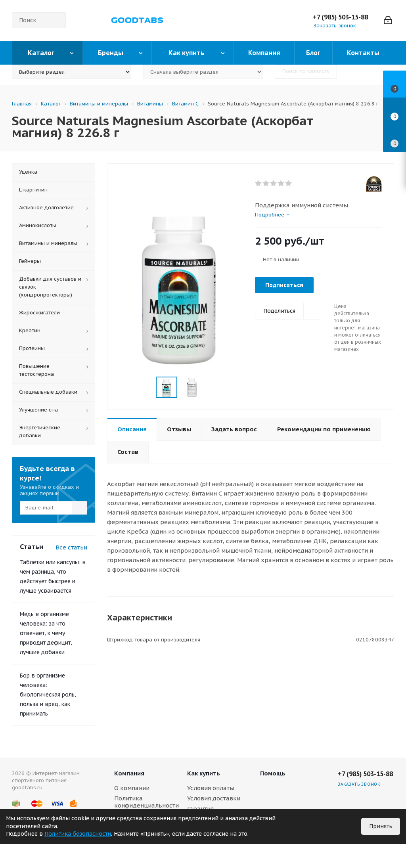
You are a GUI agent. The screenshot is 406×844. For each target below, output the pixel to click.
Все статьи (71, 547)
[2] (266, 183)
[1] (258, 183)
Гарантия (200, 808)
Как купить (203, 773)
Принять (380, 826)
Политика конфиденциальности (146, 801)
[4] (281, 183)
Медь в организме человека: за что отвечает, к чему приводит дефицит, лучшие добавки (46, 633)
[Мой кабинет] (388, 20)
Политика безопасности (77, 833)
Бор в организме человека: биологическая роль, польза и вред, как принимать (48, 694)
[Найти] (56, 20)
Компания (129, 773)
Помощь (272, 773)
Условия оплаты (210, 788)
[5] (289, 183)
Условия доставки (213, 798)
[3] (274, 183)
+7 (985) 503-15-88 (340, 17)
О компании (131, 788)
